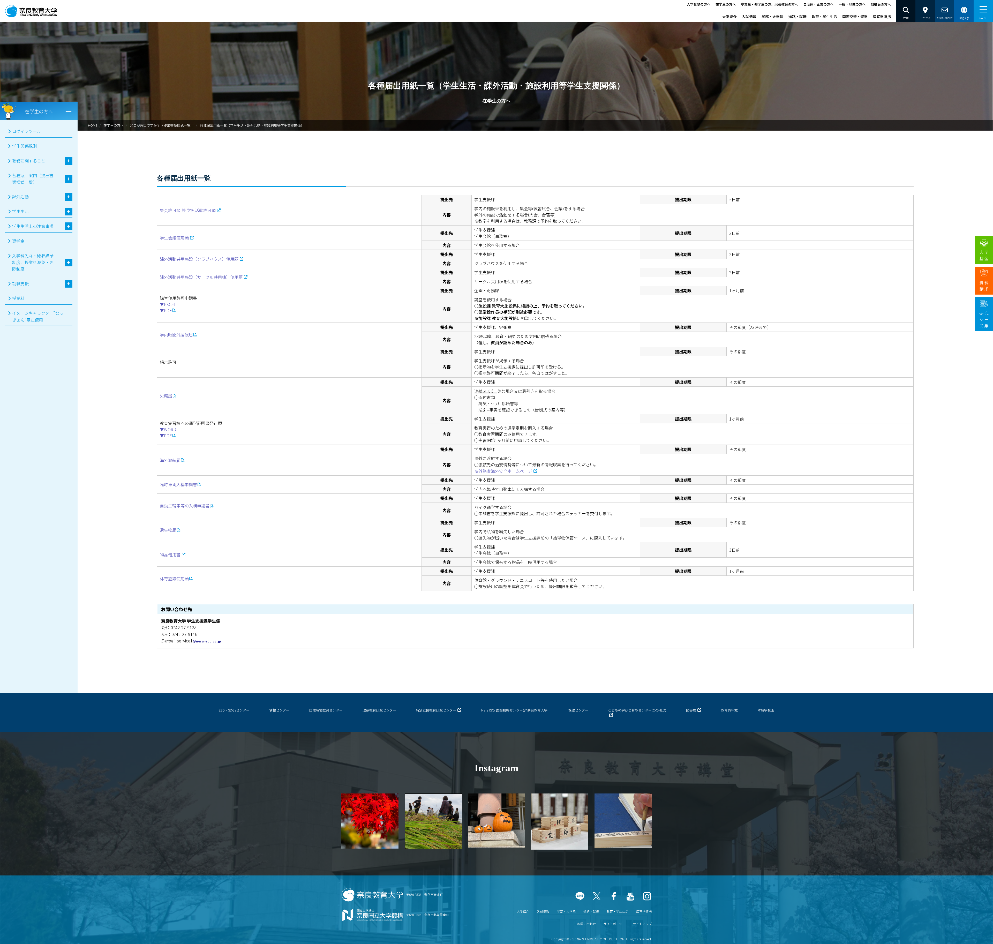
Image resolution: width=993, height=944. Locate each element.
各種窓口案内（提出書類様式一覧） (33, 178)
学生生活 (20, 211)
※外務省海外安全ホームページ (503, 471)
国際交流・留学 (855, 16)
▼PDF (166, 310)
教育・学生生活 (824, 16)
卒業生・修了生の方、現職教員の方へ (769, 4)
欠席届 (166, 396)
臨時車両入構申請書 (178, 484)
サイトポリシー (614, 923)
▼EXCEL (168, 304)
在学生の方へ (726, 4)
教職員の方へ (881, 4)
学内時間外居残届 (176, 335)
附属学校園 (765, 710)
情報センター (279, 710)
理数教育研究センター (379, 710)
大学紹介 (729, 16)
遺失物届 (168, 530)
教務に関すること (28, 161)
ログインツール (26, 131)
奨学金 (18, 241)
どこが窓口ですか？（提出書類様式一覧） (162, 125)
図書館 (691, 710)
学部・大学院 (772, 16)
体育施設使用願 (174, 578)
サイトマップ (642, 923)
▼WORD (168, 429)
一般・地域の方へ (852, 4)
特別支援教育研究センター (436, 710)
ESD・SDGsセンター (234, 710)
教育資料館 (729, 710)
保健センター (578, 710)
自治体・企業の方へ (818, 4)
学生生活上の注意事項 (33, 226)
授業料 (18, 298)
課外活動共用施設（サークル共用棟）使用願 (201, 277)
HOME (92, 125)
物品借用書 (170, 554)
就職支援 (20, 283)
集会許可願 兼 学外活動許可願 (188, 210)
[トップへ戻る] (974, 933)
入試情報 (749, 16)
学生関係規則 (24, 146)
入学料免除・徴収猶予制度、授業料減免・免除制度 (33, 262)
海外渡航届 (170, 460)
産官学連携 (882, 16)
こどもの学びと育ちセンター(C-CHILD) (637, 710)
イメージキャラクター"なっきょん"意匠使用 (37, 316)
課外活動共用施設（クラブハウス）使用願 (199, 259)
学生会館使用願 (174, 238)
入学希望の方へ (698, 4)
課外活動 (20, 196)
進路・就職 (797, 16)
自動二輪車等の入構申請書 (184, 506)
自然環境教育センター (326, 710)
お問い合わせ (586, 923)
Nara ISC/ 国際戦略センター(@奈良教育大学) (514, 710)
